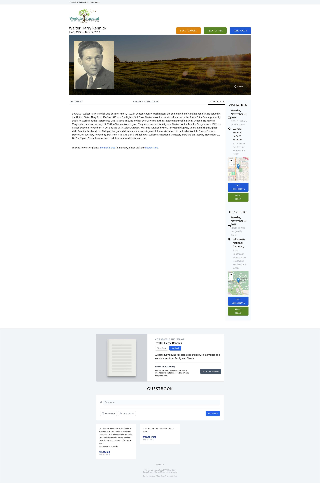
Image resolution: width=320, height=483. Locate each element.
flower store (151, 147)
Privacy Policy (153, 472)
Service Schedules (146, 101)
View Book (161, 348)
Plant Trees (238, 197)
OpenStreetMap (162, 476)
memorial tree (107, 147)
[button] (238, 166)
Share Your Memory (210, 371)
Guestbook (216, 101)
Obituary (76, 101)
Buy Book (175, 348)
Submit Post (213, 413)
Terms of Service (167, 472)
